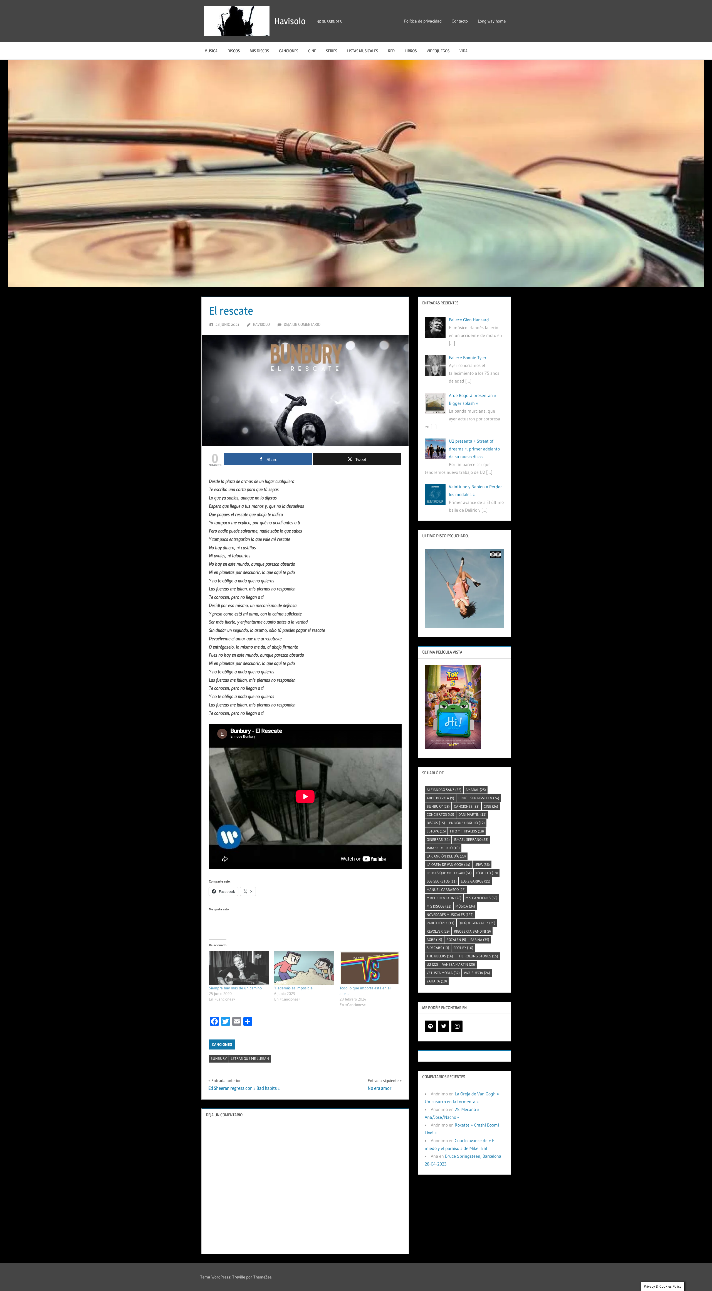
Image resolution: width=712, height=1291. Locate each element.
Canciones (288, 50)
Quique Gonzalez (477, 923)
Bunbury (219, 1058)
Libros (411, 50)
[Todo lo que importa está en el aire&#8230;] (369, 968)
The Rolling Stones (477, 956)
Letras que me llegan (250, 1058)
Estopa (436, 831)
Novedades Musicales (450, 914)
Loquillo (487, 873)
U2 (432, 964)
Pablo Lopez (440, 923)
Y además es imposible (293, 988)
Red (391, 50)
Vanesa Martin (458, 964)
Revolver (438, 931)
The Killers (440, 956)
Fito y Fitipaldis (467, 831)
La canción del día (446, 856)
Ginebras (438, 839)
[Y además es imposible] (304, 968)
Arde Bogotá (440, 798)
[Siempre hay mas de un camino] (239, 968)
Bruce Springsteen (478, 798)
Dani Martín (472, 814)
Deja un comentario (302, 324)
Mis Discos (259, 50)
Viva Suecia (477, 972)
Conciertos (440, 814)
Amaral (476, 789)
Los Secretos (442, 881)
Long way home (492, 21)
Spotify (463, 947)
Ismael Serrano (471, 839)
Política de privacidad (423, 21)
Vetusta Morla (443, 972)
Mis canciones (482, 898)
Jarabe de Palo (443, 848)
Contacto (460, 21)
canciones (466, 806)
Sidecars (438, 947)
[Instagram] (457, 1026)
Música (210, 50)
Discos (234, 50)
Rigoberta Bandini (472, 931)
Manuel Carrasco (446, 889)
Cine (312, 50)
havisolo (261, 324)
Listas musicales (362, 50)
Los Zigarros (475, 881)
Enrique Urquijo (467, 823)
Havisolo (290, 21)
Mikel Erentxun (444, 898)
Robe (434, 939)
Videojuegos (438, 50)
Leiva (482, 864)
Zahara (437, 981)
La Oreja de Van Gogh (448, 864)
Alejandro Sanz (444, 789)
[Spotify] (430, 1026)
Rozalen (456, 939)
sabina (479, 939)
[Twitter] (443, 1026)
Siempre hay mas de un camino (235, 988)
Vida (463, 50)
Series (331, 50)
